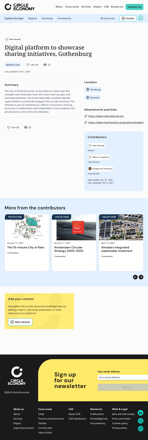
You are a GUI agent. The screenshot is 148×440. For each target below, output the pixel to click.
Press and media (121, 418)
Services (17, 418)
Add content (22, 322)
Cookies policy (120, 423)
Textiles (42, 423)
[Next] (141, 277)
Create (130, 18)
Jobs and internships (123, 414)
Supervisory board (23, 427)
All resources (107, 18)
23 (49, 64)
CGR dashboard (77, 418)
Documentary (97, 423)
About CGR (74, 414)
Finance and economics (51, 418)
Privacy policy (119, 427)
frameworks (64, 18)
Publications (97, 414)
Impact (17, 423)
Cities (41, 414)
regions (32, 18)
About (16, 414)
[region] (74, 242)
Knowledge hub (99, 418)
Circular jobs (45, 427)
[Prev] (135, 277)
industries (47, 18)
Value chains (45, 432)
